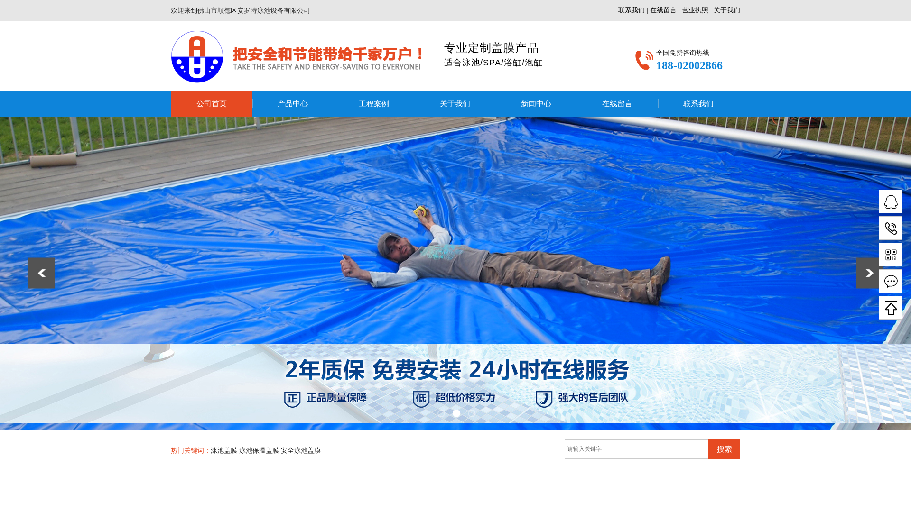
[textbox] (636, 449)
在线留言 (617, 104)
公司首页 (211, 104)
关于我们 (455, 104)
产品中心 (293, 104)
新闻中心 (536, 104)
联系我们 (698, 104)
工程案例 (374, 104)
